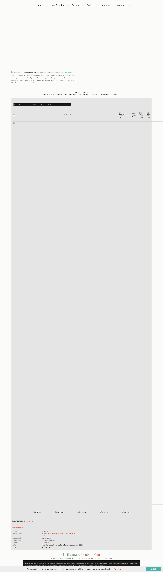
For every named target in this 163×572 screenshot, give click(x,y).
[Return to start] (122, 114)
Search (114, 95)
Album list (46, 95)
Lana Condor (57, 5)
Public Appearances (25, 104)
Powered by (69, 558)
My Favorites (104, 95)
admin (44, 533)
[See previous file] (132, 114)
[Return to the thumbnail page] (14, 115)
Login (84, 92)
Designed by (56, 558)
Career (75, 5)
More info (117, 569)
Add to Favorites (47, 547)
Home (39, 5)
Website (121, 5)
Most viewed (83, 95)
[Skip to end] (148, 114)
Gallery (90, 5)
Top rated (94, 95)
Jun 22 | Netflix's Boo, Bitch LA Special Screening (54, 104)
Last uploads (57, 95)
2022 (34, 104)
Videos (106, 5)
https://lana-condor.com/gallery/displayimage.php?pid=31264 (63, 545)
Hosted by (81, 558)
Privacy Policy (94, 558)
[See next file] (141, 114)
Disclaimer (107, 558)
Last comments (70, 95)
